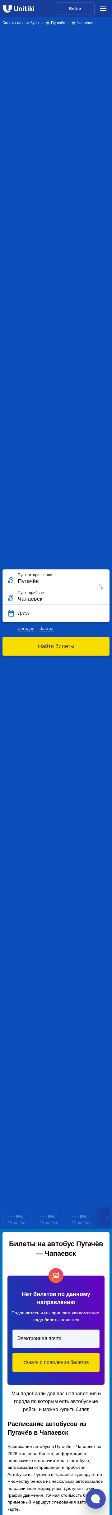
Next (108, 1218)
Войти (75, 8)
